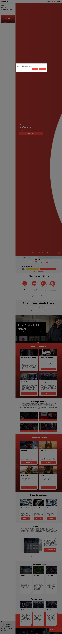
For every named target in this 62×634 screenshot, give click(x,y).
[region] (31, 67)
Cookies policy (30, 66)
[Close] (46, 64)
